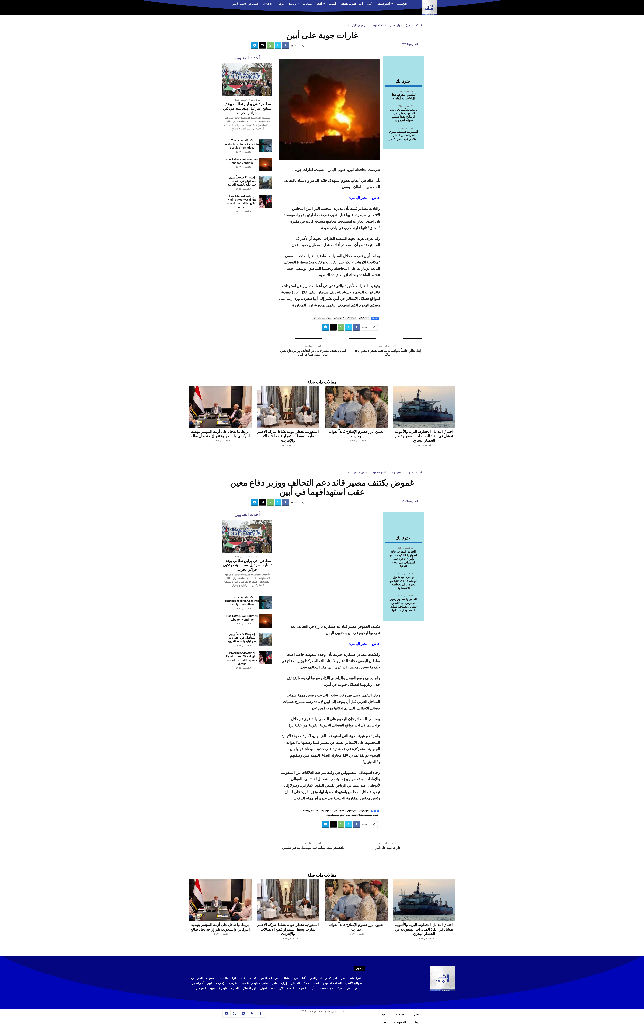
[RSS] (252, 1014)
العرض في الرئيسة (358, 25)
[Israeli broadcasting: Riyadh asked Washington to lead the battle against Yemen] (265, 201)
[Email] (262, 45)
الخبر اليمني (339, 318)
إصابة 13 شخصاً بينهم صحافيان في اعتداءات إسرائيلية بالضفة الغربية (242, 181)
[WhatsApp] (270, 45)
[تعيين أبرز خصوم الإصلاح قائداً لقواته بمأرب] (356, 407)
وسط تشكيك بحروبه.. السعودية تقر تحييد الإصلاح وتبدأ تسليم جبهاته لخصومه (403, 115)
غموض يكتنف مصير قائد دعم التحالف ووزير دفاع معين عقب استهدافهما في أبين (313, 352)
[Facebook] (285, 45)
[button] (209, 4)
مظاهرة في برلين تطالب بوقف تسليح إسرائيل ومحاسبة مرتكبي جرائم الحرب (247, 108)
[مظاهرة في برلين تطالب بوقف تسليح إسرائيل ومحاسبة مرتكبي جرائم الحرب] (247, 79)
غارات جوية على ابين (322, 318)
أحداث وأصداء (255, 100)
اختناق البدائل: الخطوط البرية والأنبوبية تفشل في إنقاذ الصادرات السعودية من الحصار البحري (424, 436)
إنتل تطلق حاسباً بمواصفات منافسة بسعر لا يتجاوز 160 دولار (388, 352)
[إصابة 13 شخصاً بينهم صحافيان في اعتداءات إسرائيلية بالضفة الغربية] (265, 182)
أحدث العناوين (414, 25)
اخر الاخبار (352, 318)
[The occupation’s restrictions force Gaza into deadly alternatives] (265, 145)
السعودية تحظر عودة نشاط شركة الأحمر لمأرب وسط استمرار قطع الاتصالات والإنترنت (288, 436)
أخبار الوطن (395, 25)
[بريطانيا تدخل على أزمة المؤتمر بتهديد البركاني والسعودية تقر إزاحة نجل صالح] (220, 407)
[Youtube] (226, 1014)
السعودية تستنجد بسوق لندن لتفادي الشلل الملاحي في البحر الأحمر (403, 135)
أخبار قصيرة (379, 25)
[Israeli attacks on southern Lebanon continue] (265, 164)
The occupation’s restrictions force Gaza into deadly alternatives (242, 144)
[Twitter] (278, 45)
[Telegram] (254, 45)
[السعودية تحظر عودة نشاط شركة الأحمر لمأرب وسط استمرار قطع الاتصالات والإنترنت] (288, 407)
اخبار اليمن (364, 318)
